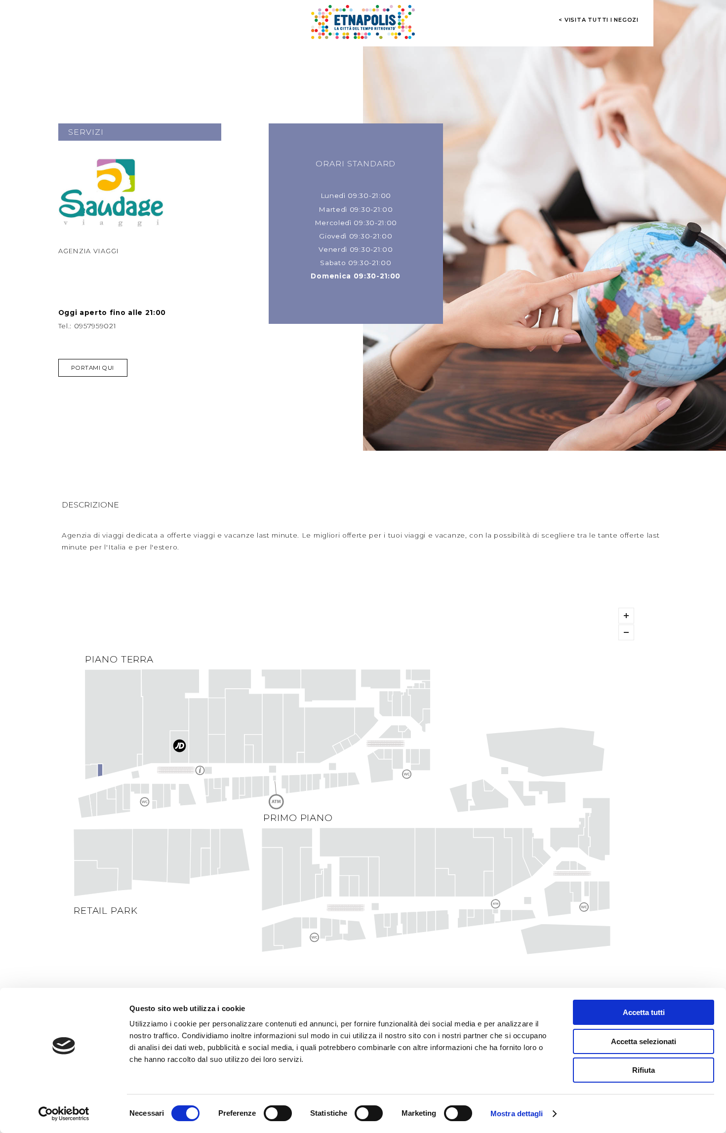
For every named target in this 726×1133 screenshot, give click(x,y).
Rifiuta (643, 1070)
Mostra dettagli (516, 1113)
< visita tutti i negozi (599, 19)
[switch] (278, 1113)
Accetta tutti (644, 1012)
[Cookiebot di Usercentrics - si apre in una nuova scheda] (64, 1113)
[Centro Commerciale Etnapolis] (363, 22)
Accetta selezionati (643, 1041)
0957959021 (95, 326)
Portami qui (92, 367)
